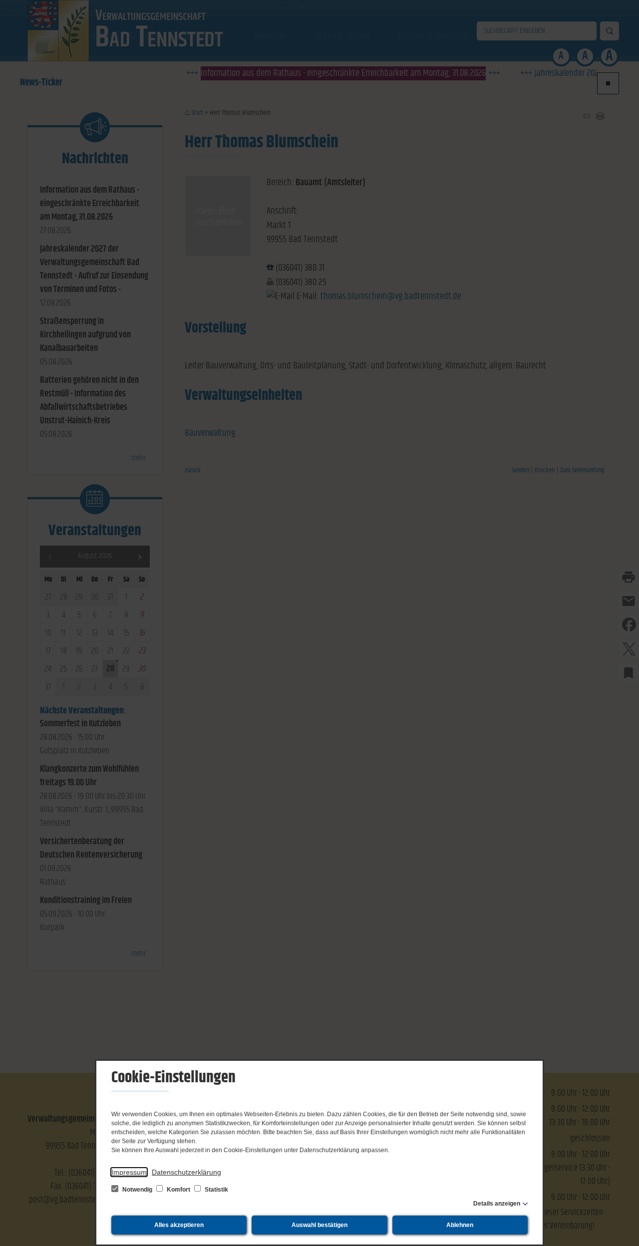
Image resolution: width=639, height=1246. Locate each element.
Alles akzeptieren (179, 1225)
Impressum (129, 1172)
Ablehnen (459, 1225)
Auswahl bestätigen (319, 1225)
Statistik (215, 1189)
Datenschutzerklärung (186, 1172)
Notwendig (137, 1189)
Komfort (178, 1189)
